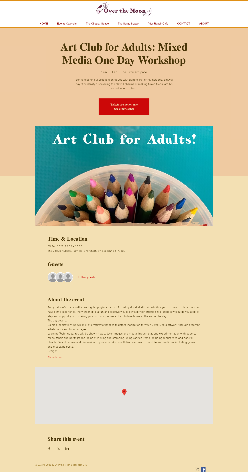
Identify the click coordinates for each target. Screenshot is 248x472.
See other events (124, 109)
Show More (55, 357)
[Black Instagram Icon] (197, 469)
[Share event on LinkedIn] (67, 448)
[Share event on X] (58, 448)
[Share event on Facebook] (49, 448)
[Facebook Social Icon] (203, 469)
